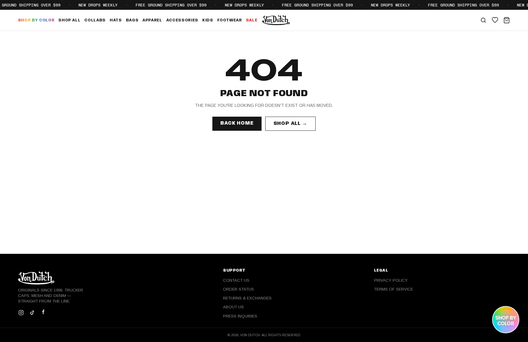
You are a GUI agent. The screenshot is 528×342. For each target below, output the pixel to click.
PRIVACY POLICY (391, 280)
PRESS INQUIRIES (240, 316)
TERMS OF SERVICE (393, 289)
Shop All (69, 20)
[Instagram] (21, 313)
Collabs (95, 20)
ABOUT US (233, 307)
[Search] (483, 20)
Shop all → (290, 123)
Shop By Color (36, 20)
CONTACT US (236, 280)
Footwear (229, 20)
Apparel (152, 20)
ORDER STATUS (238, 289)
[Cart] (506, 20)
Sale (252, 20)
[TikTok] (32, 313)
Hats (116, 20)
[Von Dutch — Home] (276, 20)
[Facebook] (43, 313)
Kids (207, 20)
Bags (132, 20)
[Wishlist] (495, 20)
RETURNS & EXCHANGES (247, 298)
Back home (236, 123)
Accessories (182, 20)
